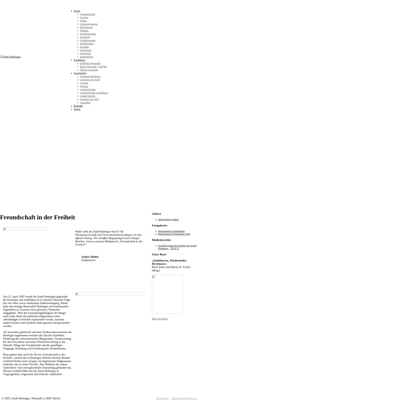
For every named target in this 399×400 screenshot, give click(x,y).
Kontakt (78, 105)
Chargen (84, 17)
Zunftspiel (85, 37)
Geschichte (80, 73)
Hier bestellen (160, 318)
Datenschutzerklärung (184, 398)
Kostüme (84, 47)
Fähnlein (84, 30)
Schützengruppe (88, 34)
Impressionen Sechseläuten (171, 231)
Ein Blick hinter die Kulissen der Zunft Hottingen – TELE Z (177, 247)
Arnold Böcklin (87, 96)
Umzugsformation (89, 24)
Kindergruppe (87, 43)
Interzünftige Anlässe (168, 219)
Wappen (84, 86)
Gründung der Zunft (90, 79)
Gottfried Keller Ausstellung (94, 93)
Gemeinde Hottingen (90, 76)
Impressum (162, 398)
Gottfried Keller (88, 89)
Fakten (83, 20)
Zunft (77, 10)
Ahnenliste (85, 102)
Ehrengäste (85, 53)
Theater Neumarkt (89, 70)
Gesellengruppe (87, 40)
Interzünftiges (86, 56)
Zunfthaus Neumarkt (90, 63)
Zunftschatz (85, 50)
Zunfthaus (79, 60)
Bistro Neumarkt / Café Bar (93, 66)
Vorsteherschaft (87, 14)
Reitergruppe (86, 27)
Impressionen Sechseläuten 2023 (174, 234)
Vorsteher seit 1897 (89, 99)
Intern (77, 109)
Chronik (84, 83)
